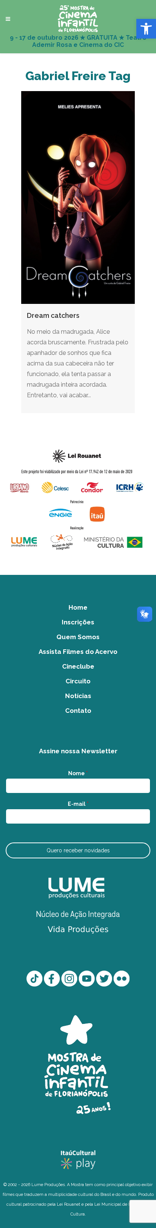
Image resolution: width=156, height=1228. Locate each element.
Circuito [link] (78, 681)
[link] (146, 29)
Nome (78, 773)
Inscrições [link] (78, 622)
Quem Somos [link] (78, 637)
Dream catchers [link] (53, 315)
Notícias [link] (78, 696)
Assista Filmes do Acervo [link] (78, 651)
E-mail (78, 804)
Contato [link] (78, 710)
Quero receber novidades (78, 850)
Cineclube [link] (78, 666)
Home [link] (78, 607)
